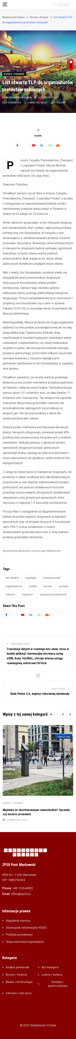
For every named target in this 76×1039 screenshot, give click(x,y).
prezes (48, 586)
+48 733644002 (22, 888)
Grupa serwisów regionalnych (25, 941)
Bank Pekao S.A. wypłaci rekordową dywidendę (40, 693)
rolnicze (10, 594)
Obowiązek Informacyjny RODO (26, 927)
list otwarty (12, 577)
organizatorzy (14, 586)
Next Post (58, 689)
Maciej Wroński (51, 577)
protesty (64, 586)
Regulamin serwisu (18, 920)
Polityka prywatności (19, 934)
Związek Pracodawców (53, 594)
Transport (27, 594)
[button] (63, 714)
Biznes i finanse (13, 803)
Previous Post (20, 644)
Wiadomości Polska (19, 97)
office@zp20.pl (20, 894)
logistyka (31, 577)
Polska (33, 586)
